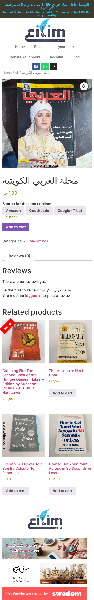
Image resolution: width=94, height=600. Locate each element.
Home (20, 47)
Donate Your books (25, 57)
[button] (84, 86)
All (16, 73)
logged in (33, 295)
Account (56, 57)
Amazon (13, 210)
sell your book (63, 47)
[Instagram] (53, 66)
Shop (38, 47)
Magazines (39, 241)
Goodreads (39, 210)
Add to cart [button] (62, 393)
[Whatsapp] (45, 66)
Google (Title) (69, 210)
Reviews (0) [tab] (20, 256)
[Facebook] (36, 66)
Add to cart (16, 227)
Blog (76, 57)
